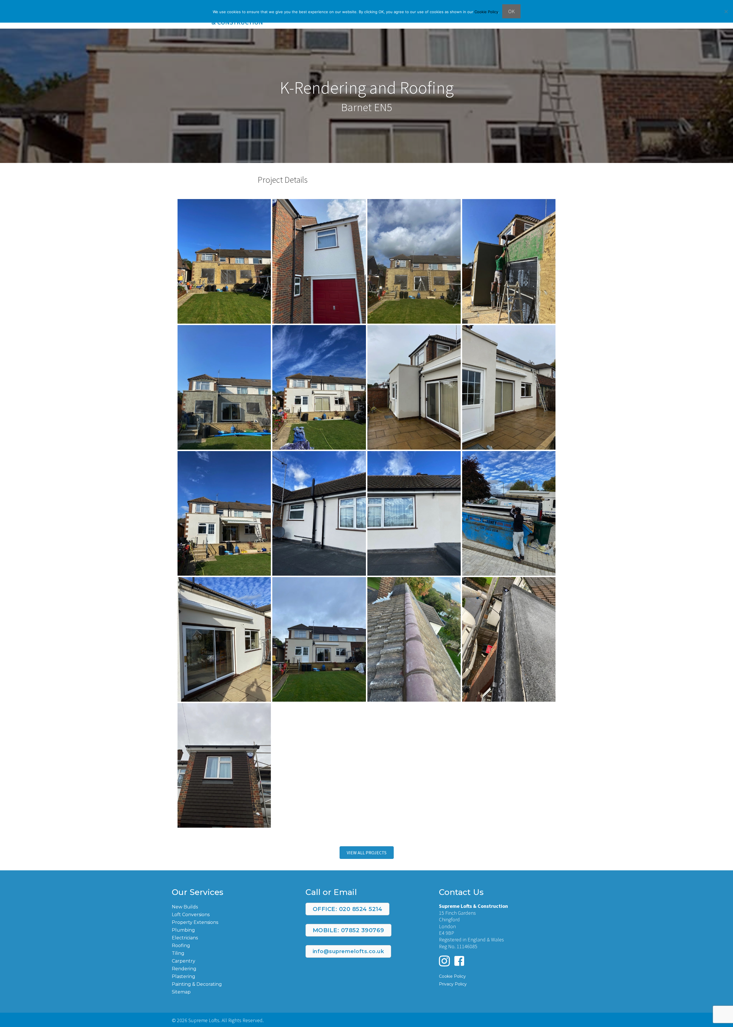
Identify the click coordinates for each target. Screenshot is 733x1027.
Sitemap (181, 992)
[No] (726, 11)
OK (511, 11)
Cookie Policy (486, 11)
